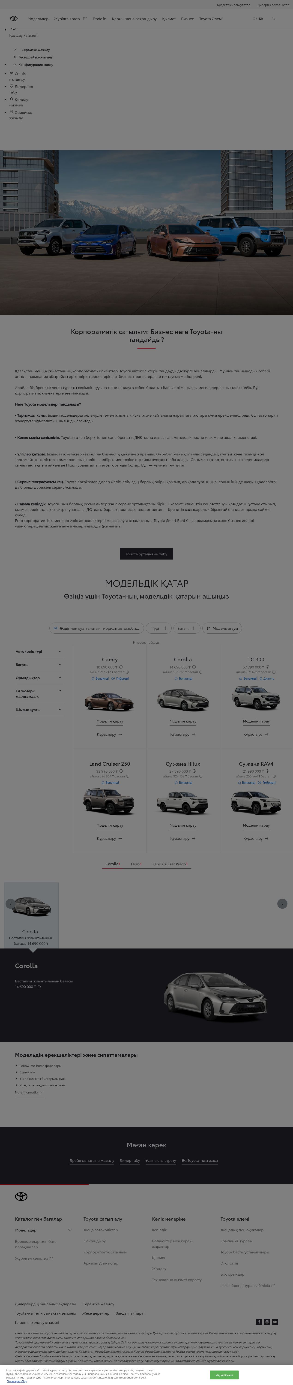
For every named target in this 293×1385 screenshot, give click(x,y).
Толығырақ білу (17, 1381)
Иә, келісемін (224, 1375)
